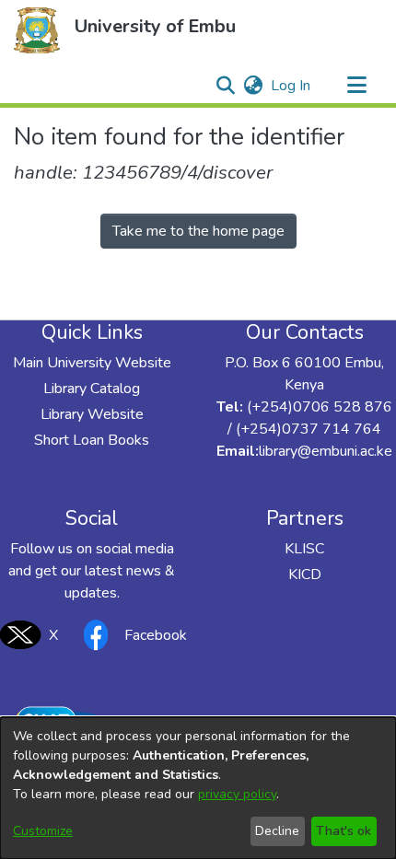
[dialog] (198, 788)
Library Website (92, 414)
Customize (43, 831)
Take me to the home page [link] (198, 231)
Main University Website (92, 363)
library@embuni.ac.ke (325, 451)
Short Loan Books (91, 440)
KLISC (304, 549)
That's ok (343, 831)
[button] (37, 30)
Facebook (155, 635)
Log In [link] (291, 85)
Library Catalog (91, 388)
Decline (277, 831)
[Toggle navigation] (356, 85)
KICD (304, 574)
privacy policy (237, 794)
